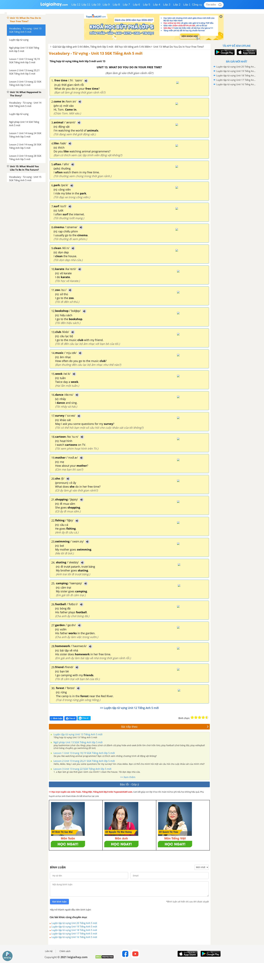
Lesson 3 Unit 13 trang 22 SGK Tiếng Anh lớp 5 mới (82, 769)
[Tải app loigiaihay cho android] (224, 52)
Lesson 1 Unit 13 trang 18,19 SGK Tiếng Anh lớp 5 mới (84, 753)
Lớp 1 (187, 4)
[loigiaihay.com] (54, 5)
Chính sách (64, 951)
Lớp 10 (96, 4)
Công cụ (197, 4)
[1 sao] (192, 717)
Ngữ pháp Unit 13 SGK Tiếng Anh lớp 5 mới (78, 742)
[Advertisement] (236, 135)
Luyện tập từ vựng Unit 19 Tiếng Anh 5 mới (74, 926)
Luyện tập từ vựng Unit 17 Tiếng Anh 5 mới (74, 933)
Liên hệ (49, 951)
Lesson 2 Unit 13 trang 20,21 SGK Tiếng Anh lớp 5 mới (84, 761)
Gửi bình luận (59, 901)
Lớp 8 (116, 4)
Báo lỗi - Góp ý (129, 784)
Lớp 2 (176, 4)
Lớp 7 (126, 4)
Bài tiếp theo (129, 726)
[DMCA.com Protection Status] (104, 958)
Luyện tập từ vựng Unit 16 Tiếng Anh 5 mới (74, 937)
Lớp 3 (166, 4)
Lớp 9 (106, 4)
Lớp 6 (136, 4)
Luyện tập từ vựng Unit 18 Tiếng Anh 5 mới (74, 930)
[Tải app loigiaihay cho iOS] (246, 52)
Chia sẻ (71, 718)
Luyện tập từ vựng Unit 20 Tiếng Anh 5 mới (74, 923)
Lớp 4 (156, 4)
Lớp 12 (76, 4)
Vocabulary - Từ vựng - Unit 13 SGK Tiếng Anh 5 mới (95, 53)
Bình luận (57, 718)
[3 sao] (199, 717)
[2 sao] (196, 717)
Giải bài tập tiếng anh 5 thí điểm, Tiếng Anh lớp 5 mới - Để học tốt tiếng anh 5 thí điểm (102, 46)
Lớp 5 (146, 4)
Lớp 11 (86, 4)
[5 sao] (207, 717)
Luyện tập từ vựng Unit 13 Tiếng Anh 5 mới (77, 734)
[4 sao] (203, 717)
